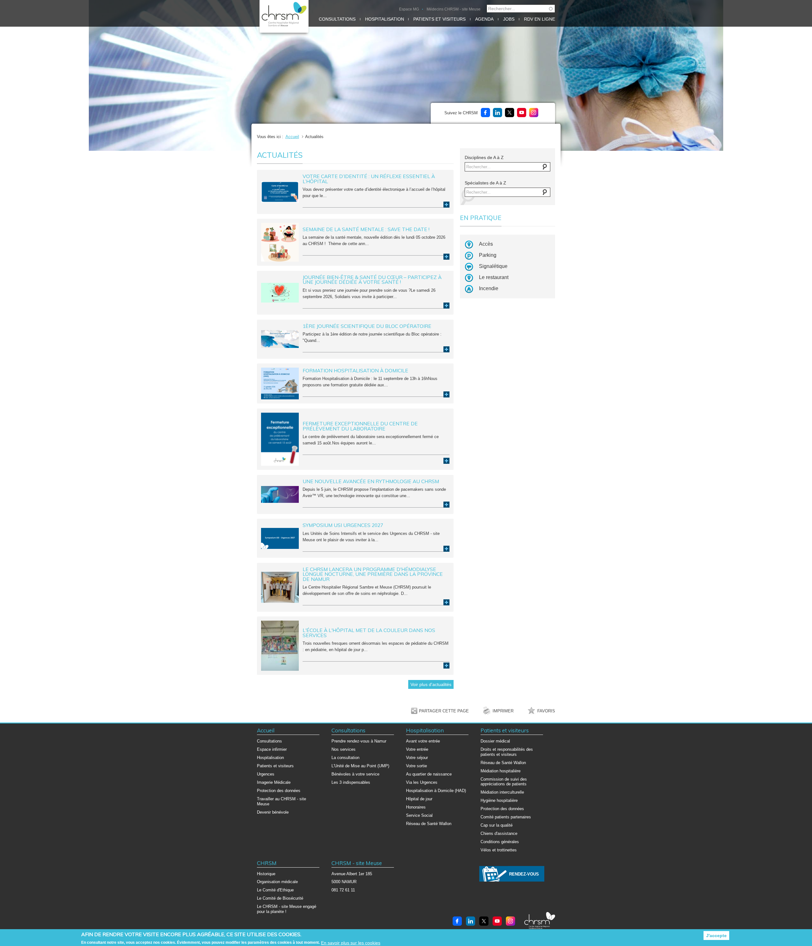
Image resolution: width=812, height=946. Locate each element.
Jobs (508, 19)
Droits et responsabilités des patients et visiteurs (507, 752)
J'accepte (716, 935)
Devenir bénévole (273, 812)
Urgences (265, 774)
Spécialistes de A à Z (485, 182)
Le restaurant (493, 277)
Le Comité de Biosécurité (280, 898)
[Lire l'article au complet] (280, 191)
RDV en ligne (539, 19)
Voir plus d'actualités (430, 684)
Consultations (337, 19)
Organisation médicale (277, 881)
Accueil (292, 136)
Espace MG (409, 9)
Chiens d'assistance (499, 833)
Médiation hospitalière (501, 771)
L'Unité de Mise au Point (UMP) (360, 765)
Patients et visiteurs (439, 19)
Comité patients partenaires (506, 817)
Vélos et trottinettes (499, 850)
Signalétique (493, 266)
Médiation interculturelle (502, 792)
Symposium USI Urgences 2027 (343, 525)
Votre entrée (417, 749)
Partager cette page (444, 711)
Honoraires (416, 807)
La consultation (345, 757)
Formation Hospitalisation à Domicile (355, 370)
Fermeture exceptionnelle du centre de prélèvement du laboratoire (360, 426)
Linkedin (497, 112)
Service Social (419, 815)
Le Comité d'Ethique (275, 890)
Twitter (509, 112)
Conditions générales (500, 841)
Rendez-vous (524, 874)
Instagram (533, 112)
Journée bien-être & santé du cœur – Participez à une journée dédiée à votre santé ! (372, 279)
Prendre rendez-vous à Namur (358, 741)
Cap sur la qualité (497, 825)
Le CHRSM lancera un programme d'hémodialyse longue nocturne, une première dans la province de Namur (373, 574)
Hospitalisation (384, 19)
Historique (266, 873)
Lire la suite (446, 205)
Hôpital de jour (419, 798)
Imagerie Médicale (274, 782)
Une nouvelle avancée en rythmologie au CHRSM (371, 481)
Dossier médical (495, 741)
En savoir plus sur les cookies (350, 942)
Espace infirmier (272, 749)
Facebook (485, 112)
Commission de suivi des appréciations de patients (504, 782)
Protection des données (278, 790)
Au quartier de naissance (429, 774)
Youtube (521, 112)
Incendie (488, 288)
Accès (486, 244)
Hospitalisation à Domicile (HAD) (436, 790)
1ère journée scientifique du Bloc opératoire (367, 326)
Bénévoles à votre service (355, 774)
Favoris (546, 711)
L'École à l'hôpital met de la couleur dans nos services (369, 632)
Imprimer (503, 711)
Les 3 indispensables (350, 782)
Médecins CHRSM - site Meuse (454, 9)
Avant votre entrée (423, 741)
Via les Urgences (421, 782)
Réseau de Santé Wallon (428, 823)
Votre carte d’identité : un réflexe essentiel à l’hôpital (369, 178)
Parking (487, 255)
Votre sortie (416, 765)
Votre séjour (417, 757)
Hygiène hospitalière (499, 800)
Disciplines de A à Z (484, 157)
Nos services (343, 749)
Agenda (484, 19)
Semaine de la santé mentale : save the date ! (366, 229)
